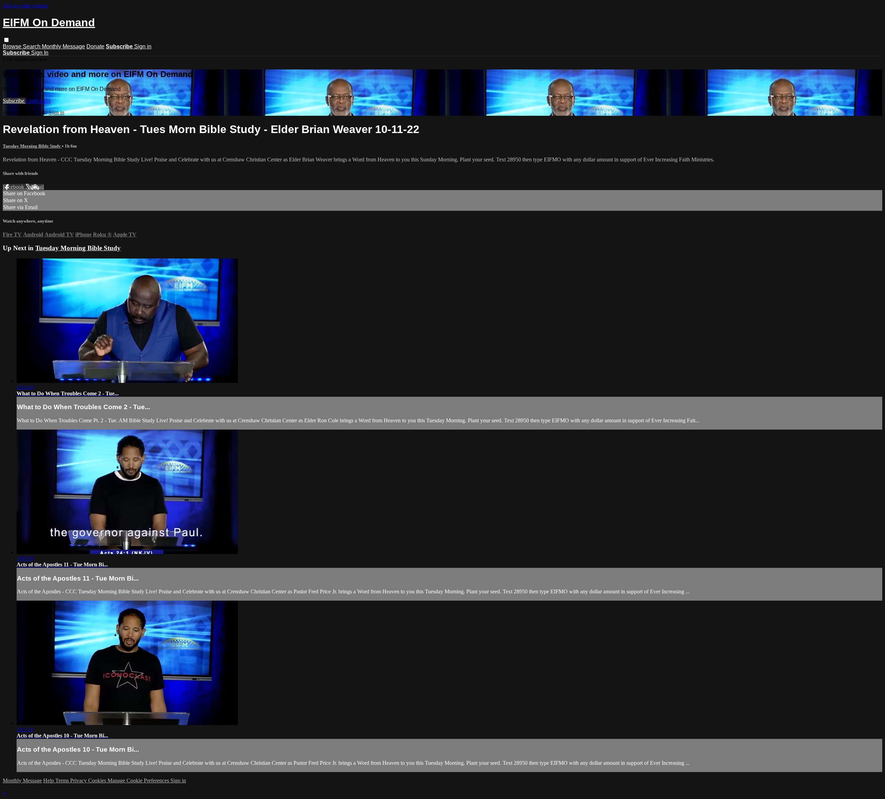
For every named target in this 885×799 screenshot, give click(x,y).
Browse (13, 46)
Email (37, 187)
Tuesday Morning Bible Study (32, 146)
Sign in (142, 46)
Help (49, 780)
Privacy (79, 780)
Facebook (14, 187)
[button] (6, 40)
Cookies (98, 780)
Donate (95, 46)
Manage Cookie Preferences (139, 780)
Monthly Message (63, 46)
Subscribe (14, 101)
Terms (62, 780)
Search (32, 46)
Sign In (39, 53)
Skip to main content (25, 6)
